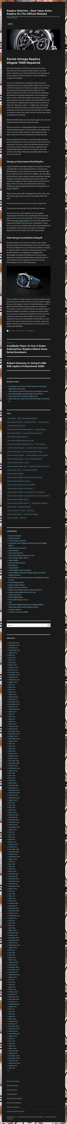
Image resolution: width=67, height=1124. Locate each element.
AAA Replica (11, 418)
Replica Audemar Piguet (16, 585)
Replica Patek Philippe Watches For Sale (22, 592)
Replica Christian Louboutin (39, 466)
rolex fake (30, 510)
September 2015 (14, 886)
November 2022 (14, 675)
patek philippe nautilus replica (37, 455)
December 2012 (13, 967)
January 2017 (12, 847)
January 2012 (12, 994)
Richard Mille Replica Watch (18, 600)
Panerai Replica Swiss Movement (19, 570)
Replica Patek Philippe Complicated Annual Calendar (25, 492)
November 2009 (14, 1058)
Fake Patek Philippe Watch (32, 433)
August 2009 (12, 1065)
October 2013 (12, 943)
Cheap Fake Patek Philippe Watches (20, 429)
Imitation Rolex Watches (17, 563)
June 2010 (11, 1041)
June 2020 (11, 746)
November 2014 (13, 911)
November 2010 (13, 1029)
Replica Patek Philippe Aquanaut (18, 481)
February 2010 (13, 1051)
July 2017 (11, 832)
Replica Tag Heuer (14, 595)
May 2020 (11, 748)
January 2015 (12, 906)
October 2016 (13, 854)
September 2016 (14, 857)
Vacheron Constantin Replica (18, 612)
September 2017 (14, 827)
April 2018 (11, 810)
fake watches (16, 186)
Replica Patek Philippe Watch (17, 499)
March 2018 (12, 812)
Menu (10, 24)
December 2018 (13, 790)
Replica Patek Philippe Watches (18, 503)
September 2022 (14, 680)
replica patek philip (14, 470)
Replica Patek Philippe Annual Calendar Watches (24, 477)
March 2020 (12, 753)
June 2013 (11, 952)
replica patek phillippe (39, 503)
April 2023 (12, 662)
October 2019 (13, 766)
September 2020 (14, 739)
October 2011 (12, 1002)
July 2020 (11, 743)
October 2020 (13, 736)
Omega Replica (30, 330)
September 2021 (14, 709)
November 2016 (13, 852)
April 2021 (11, 721)
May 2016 (11, 866)
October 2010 (13, 1031)
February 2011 (13, 1021)
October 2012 (13, 972)
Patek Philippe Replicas (33, 459)
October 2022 (13, 677)
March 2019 (12, 783)
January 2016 (12, 876)
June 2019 (11, 775)
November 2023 (13, 645)
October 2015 (13, 884)
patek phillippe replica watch (17, 466)
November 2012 (13, 970)
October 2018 (13, 795)
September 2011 (13, 1004)
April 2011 (11, 1016)
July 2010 (11, 1038)
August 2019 (12, 770)
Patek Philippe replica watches (18, 462)
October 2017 (12, 825)
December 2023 (13, 643)
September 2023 (14, 650)
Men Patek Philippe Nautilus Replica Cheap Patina (25, 394)
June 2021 (11, 716)
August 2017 (12, 829)
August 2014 (12, 918)
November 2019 (13, 763)
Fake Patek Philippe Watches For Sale (20, 440)
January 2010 (12, 1053)
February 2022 (13, 697)
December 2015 (13, 879)
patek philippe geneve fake (32, 451)
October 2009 (13, 1061)
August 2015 (12, 888)
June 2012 (11, 982)
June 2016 (11, 864)
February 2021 (13, 726)
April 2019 (11, 780)
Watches (23, 518)
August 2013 (12, 947)
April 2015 (11, 898)
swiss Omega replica (14, 514)
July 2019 (11, 773)
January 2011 (12, 1024)
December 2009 (13, 1056)
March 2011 (12, 1019)
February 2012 (13, 992)
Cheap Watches (40, 429)
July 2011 (11, 1009)
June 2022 (11, 687)
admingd (12, 330)
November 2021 (13, 704)
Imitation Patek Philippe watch (37, 448)
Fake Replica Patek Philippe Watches (20, 444)
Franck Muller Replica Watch (18, 558)
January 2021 (12, 729)
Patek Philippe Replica (15, 459)
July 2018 (11, 802)
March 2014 (12, 930)
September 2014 (14, 915)
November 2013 (13, 940)
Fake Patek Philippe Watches (17, 437)
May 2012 (11, 984)
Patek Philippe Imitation (15, 455)
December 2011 (13, 997)
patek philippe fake (14, 451)
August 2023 (12, 653)
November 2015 (13, 881)
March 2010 (12, 1048)
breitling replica (43, 422)
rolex (10, 602)
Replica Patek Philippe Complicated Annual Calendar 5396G (28, 496)
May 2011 (11, 1014)
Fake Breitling (13, 550)
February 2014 (13, 933)
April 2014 (11, 928)
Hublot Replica (13, 560)
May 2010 (11, 1043)
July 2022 (11, 684)
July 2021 (11, 714)
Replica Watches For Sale (16, 510)
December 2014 (13, 908)
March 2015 (12, 901)
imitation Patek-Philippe (16, 448)
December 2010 (13, 1026)
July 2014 (11, 920)
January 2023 (13, 670)
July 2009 (11, 1068)
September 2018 (14, 798)
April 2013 (11, 957)
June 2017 (11, 834)
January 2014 (12, 935)
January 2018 (12, 817)
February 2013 (13, 962)
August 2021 (12, 711)
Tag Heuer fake (12, 518)
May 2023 (11, 660)
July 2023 (11, 655)
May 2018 (11, 807)
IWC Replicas (12, 565)
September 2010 (14, 1033)
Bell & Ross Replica (14, 536)
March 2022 (12, 694)
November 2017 (13, 822)
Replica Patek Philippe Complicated (20, 488)
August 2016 (12, 859)
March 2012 (12, 989)
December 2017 (13, 820)
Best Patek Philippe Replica (27, 418)
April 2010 (11, 1046)
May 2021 (11, 719)
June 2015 (11, 893)
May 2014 (11, 925)
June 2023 (11, 657)
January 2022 (13, 699)
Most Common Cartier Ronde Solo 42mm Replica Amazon (28, 391)
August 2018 (12, 800)
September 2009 (14, 1063)
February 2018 (13, 815)
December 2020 (13, 731)
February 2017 (13, 844)
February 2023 (13, 667)
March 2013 (12, 960)
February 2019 (13, 785)
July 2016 (11, 861)
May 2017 (11, 837)
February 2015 (13, 903)
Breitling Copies (30, 422)
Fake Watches (40, 444)
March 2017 (12, 842)
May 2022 (11, 689)
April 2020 (12, 751)
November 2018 (13, 793)
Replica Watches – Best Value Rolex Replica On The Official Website (29, 12)
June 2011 (11, 1011)
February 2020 (13, 756)
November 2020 (14, 734)
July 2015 (11, 891)
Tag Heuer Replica (14, 609)
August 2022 (12, 682)
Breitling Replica (14, 538)
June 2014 (11, 923)
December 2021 (13, 702)
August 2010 (12, 1036)
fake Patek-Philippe (14, 433)
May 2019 (11, 778)
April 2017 (11, 839)
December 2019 (13, 761)
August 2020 (12, 741)
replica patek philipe (30, 470)
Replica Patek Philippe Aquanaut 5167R (21, 485)
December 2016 (13, 849)
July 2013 (11, 950)
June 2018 (11, 805)
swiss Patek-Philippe (31, 514)
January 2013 (12, 965)
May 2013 (11, 955)
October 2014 (13, 913)
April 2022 (12, 692)
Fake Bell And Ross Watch (17, 548)
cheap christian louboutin (16, 426)
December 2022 (13, 672)
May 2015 (11, 896)
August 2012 (12, 977)
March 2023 (12, 665)
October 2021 (13, 707)
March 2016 (12, 871)
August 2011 (12, 1006)
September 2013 (14, 945)
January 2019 (12, 788)
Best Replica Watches (15, 422)
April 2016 (11, 869)
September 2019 (14, 768)
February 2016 (13, 874)
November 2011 (13, 999)
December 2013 (13, 938)
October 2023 (13, 648)
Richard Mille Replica (15, 597)
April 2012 (11, 987)
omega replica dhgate (21, 220)
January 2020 (13, 758)
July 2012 (11, 979)
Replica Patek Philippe (15, 474)
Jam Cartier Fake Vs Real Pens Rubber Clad (23, 396)
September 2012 (14, 974)
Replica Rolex (12, 507)
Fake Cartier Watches (15, 553)
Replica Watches (25, 507)
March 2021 (12, 724)
